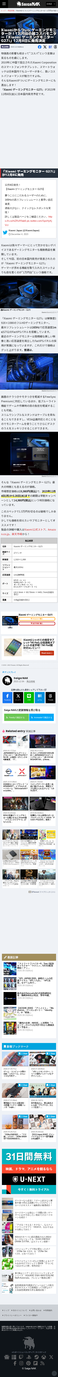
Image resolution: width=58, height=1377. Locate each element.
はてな (40, 697)
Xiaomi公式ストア (52, 312)
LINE (29, 700)
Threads (50, 700)
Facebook (7, 700)
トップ (6, 1310)
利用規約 (48, 1310)
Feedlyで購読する (17, 717)
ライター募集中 (31, 1315)
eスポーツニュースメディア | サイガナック (29, 1352)
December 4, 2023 (19, 234)
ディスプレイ (10, 672)
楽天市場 (17, 534)
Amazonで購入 (38, 619)
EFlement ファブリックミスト (44, 892)
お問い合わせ (36, 1310)
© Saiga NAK (29, 1368)
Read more (46, 653)
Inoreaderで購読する (43, 717)
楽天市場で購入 (38, 623)
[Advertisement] (29, 135)
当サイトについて (20, 1310)
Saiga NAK (29, 4)
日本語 (49, 4)
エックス (18, 700)
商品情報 (5, 47)
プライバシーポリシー (13, 1315)
